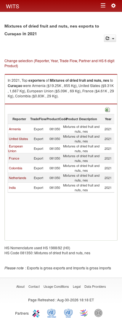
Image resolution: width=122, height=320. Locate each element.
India (12, 187)
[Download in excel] (107, 108)
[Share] (110, 38)
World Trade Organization (84, 313)
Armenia (15, 128)
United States (18, 138)
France (14, 158)
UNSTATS (68, 313)
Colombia (15, 167)
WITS (12, 6)
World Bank (100, 313)
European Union (15, 148)
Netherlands (17, 177)
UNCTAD (53, 313)
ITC (37, 313)
